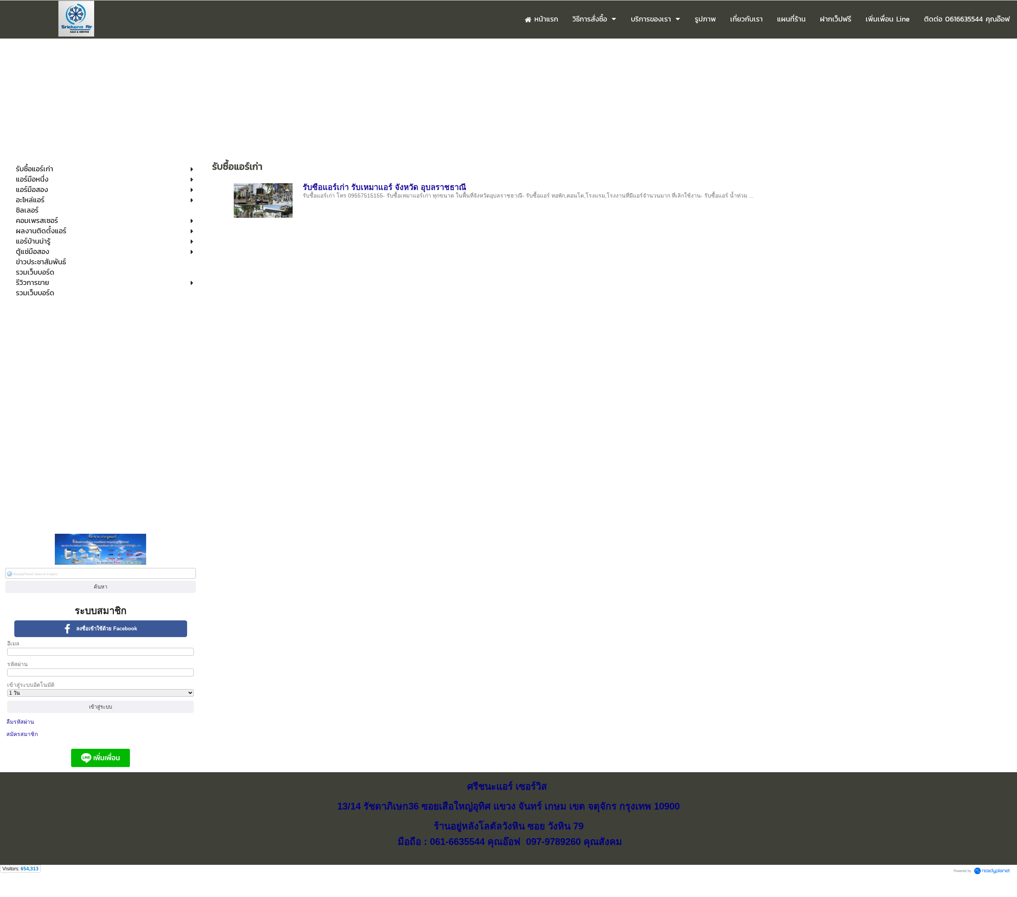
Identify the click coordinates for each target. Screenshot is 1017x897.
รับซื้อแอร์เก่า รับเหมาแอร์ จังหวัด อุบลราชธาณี (384, 187)
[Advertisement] (508, 98)
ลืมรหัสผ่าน (20, 722)
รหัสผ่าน (17, 664)
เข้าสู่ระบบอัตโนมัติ (30, 685)
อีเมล (13, 643)
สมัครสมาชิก (22, 734)
